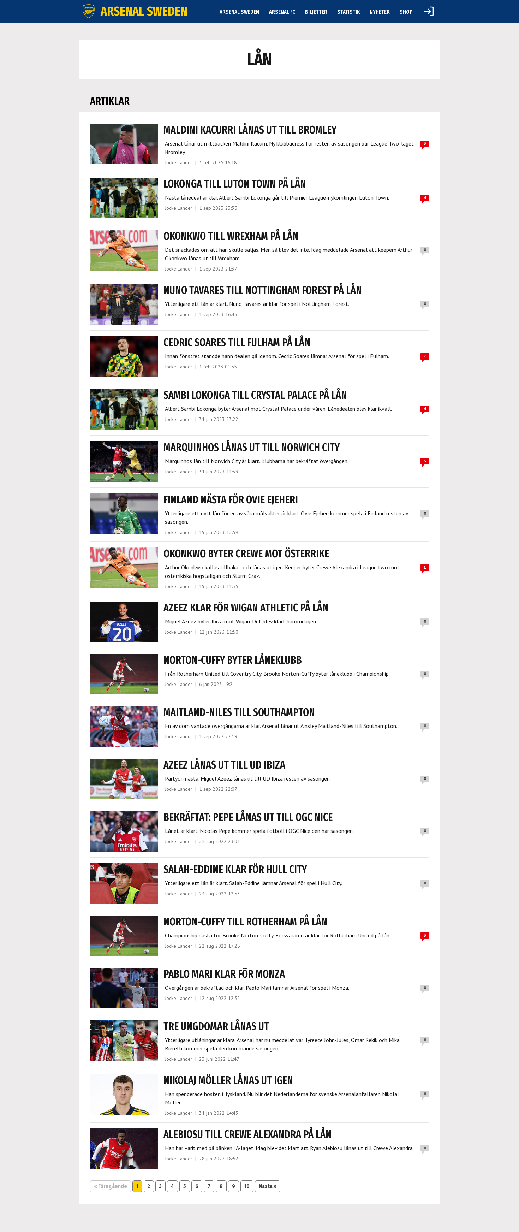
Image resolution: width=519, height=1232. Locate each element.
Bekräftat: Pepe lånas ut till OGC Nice (248, 817)
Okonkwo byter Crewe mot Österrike (246, 553)
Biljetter (316, 11)
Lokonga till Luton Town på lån (234, 184)
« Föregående (110, 1186)
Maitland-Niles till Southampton (239, 712)
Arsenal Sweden (239, 11)
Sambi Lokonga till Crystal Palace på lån (255, 395)
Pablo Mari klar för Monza (224, 974)
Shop (406, 11)
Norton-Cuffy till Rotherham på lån (245, 922)
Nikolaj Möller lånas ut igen (228, 1080)
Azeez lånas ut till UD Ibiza (224, 765)
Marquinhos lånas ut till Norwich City (251, 447)
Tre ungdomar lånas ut (216, 1026)
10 (247, 1186)
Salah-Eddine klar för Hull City (235, 869)
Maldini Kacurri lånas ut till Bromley (249, 130)
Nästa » (267, 1186)
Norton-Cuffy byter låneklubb (232, 660)
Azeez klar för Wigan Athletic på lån (245, 608)
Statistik (348, 11)
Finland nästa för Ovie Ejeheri (230, 499)
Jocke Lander (178, 162)
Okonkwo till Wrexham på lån (230, 236)
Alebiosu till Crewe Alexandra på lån (247, 1134)
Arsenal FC (282, 11)
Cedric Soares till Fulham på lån (236, 342)
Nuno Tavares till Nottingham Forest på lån (262, 290)
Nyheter (380, 11)
